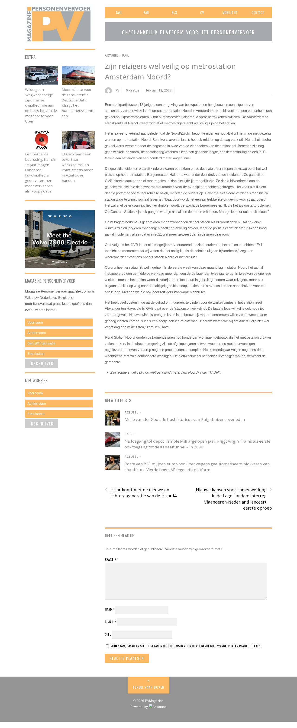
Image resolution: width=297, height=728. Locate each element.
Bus (174, 12)
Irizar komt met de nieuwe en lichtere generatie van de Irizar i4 (140, 493)
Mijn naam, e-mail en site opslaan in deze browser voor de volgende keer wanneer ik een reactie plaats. (185, 645)
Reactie (111, 559)
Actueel (112, 55)
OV (202, 12)
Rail (146, 12)
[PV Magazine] (60, 40)
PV (117, 90)
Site (108, 634)
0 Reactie (132, 90)
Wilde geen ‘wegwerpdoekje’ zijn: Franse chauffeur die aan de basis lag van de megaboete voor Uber (41, 105)
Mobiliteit (230, 12)
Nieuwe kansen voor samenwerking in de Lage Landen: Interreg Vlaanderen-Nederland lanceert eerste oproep (234, 499)
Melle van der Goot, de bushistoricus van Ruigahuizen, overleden (185, 419)
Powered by (139, 707)
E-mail (110, 621)
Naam (109, 609)
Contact (258, 12)
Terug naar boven (148, 687)
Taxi (118, 12)
